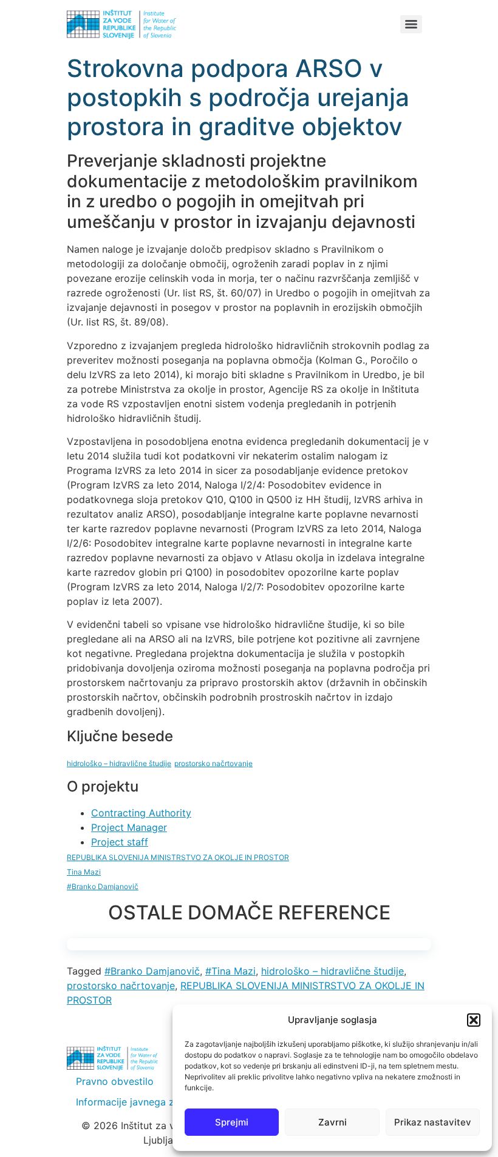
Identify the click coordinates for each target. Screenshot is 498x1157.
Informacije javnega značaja (140, 1102)
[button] (474, 1020)
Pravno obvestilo (115, 1081)
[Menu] (411, 24)
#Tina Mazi (230, 971)
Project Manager (129, 827)
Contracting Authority (141, 813)
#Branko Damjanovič (152, 971)
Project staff (119, 842)
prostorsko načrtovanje (121, 985)
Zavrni (332, 1122)
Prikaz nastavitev (432, 1122)
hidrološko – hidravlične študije (332, 971)
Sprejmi (231, 1122)
